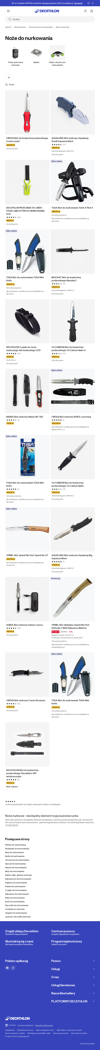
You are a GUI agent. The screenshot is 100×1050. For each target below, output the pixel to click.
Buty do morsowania (14, 871)
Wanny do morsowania (15, 867)
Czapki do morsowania (16, 890)
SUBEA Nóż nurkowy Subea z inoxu (24, 625)
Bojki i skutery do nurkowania (57, 63)
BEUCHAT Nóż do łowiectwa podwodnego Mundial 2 (66, 279)
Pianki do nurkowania (15, 886)
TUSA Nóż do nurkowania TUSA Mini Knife (25, 279)
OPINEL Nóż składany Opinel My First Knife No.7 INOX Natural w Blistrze (71, 626)
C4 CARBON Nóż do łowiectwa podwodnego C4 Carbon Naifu (68, 484)
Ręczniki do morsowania (16, 905)
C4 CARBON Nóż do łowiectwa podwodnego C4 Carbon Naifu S (69, 349)
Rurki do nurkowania (14, 901)
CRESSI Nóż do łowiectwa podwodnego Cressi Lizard (27, 140)
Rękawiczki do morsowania (18, 879)
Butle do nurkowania (14, 856)
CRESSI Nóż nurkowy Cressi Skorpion (25, 700)
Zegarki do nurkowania (16, 913)
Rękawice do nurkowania (17, 894)
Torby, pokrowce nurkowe (15, 63)
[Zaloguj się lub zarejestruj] (85, 11)
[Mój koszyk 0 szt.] (92, 11)
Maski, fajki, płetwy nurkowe (18, 875)
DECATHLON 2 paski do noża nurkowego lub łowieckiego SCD (23, 349)
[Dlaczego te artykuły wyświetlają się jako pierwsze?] (6, 84)
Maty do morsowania (15, 898)
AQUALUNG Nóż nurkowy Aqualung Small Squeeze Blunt (70, 140)
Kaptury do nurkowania (16, 883)
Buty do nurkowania (14, 852)
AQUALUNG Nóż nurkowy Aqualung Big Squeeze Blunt (72, 557)
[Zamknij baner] (93, 3)
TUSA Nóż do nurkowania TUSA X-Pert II (72, 207)
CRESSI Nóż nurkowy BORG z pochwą (71, 416)
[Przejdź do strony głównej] (47, 11)
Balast (36, 62)
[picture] (27, 112)
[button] (73, 635)
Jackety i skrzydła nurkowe (18, 917)
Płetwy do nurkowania (15, 845)
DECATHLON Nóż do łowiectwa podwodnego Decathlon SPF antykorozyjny (22, 773)
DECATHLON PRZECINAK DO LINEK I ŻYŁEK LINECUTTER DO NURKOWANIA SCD (25, 210)
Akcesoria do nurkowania (17, 860)
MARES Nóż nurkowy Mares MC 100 (24, 416)
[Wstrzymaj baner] (88, 3)
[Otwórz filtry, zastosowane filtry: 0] (9, 77)
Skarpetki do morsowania (17, 848)
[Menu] (8, 11)
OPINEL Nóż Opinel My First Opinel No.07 (27, 555)
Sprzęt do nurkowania (15, 864)
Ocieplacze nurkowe (15, 909)
